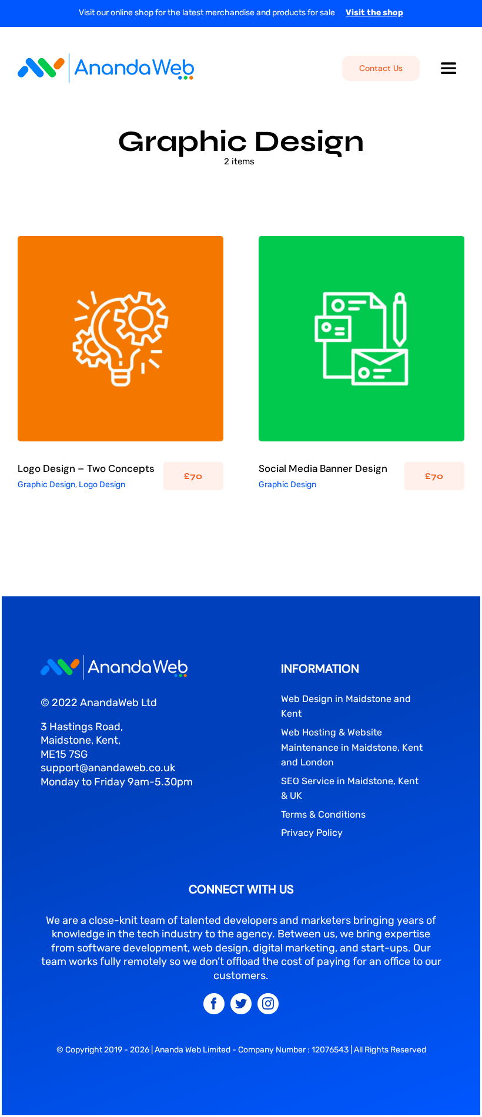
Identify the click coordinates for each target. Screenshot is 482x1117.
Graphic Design (97, 346)
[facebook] (214, 1003)
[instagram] (268, 1003)
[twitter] (241, 1003)
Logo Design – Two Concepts (86, 468)
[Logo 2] (114, 660)
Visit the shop (374, 13)
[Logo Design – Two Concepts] (120, 338)
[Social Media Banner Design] (361, 338)
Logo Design (149, 346)
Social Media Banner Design (323, 468)
